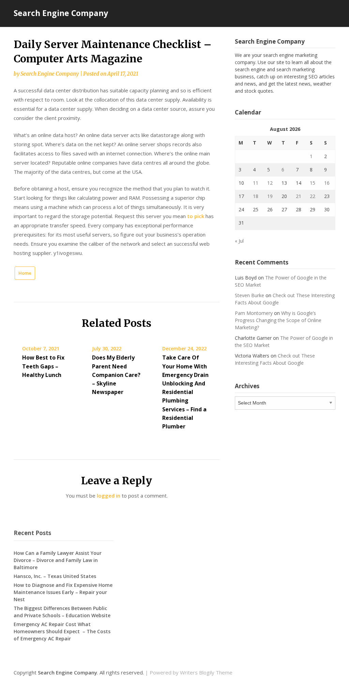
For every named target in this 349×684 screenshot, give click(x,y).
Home (24, 273)
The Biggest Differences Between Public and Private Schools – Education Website (62, 612)
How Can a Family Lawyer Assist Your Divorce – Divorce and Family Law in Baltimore (58, 560)
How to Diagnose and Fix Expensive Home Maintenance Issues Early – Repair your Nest (63, 592)
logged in (108, 495)
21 (298, 196)
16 (327, 183)
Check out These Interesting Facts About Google (275, 359)
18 (255, 196)
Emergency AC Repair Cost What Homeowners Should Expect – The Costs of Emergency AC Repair (62, 631)
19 (270, 196)
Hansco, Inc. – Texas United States (55, 576)
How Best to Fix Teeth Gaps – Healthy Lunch (43, 366)
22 (312, 196)
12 (270, 183)
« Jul (239, 241)
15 (312, 183)
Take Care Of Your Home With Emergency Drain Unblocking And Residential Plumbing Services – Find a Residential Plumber (185, 392)
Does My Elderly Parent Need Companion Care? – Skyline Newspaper (116, 375)
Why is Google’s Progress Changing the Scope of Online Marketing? (278, 320)
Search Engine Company (61, 12)
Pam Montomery (254, 313)
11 (255, 183)
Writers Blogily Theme (206, 672)
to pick (195, 216)
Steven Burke (249, 295)
